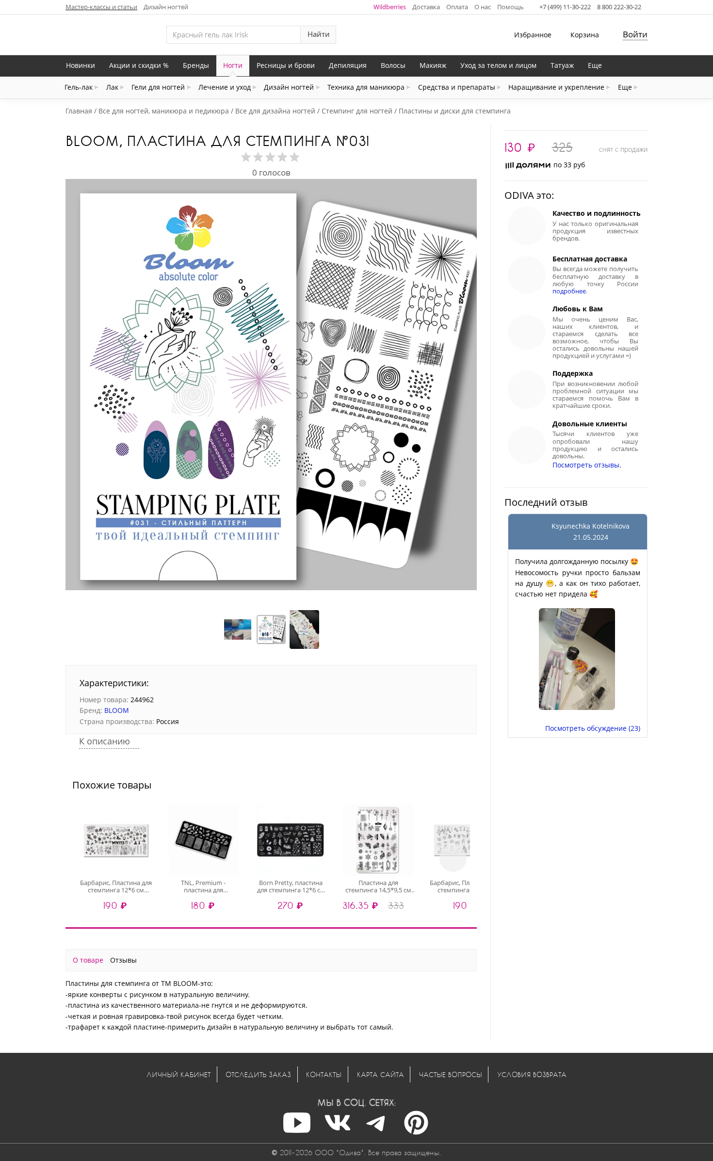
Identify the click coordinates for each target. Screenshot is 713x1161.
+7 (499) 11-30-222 (565, 6)
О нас (482, 6)
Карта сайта (380, 1074)
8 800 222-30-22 (619, 6)
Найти (319, 34)
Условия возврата (532, 1074)
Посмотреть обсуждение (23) (592, 728)
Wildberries (389, 6)
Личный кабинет (178, 1074)
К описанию (105, 741)
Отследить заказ (258, 1074)
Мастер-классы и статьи (101, 6)
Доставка (426, 6)
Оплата (457, 6)
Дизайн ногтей (166, 6)
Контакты (323, 1074)
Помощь (510, 6)
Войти (635, 34)
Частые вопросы (450, 1074)
